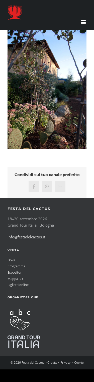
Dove (11, 260)
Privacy (65, 362)
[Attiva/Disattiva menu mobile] (83, 22)
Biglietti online (18, 284)
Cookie (79, 362)
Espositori (15, 272)
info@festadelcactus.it (26, 236)
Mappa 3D (15, 278)
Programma (16, 266)
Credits (52, 362)
